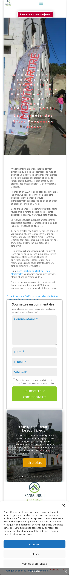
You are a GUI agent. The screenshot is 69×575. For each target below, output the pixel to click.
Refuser (34, 554)
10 (46, 476)
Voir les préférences (34, 563)
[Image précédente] (7, 446)
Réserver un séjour (35, 14)
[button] (63, 505)
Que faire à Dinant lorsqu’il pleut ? (34, 428)
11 (49, 476)
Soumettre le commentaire (34, 393)
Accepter (34, 544)
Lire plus (34, 462)
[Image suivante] (62, 446)
